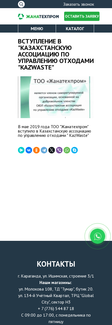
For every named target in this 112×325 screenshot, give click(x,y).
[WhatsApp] (67, 150)
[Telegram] (44, 150)
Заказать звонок (78, 4)
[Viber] (59, 150)
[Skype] (74, 150)
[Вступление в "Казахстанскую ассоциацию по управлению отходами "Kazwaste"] (56, 97)
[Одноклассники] (36, 150)
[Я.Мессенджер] (21, 150)
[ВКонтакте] (29, 150)
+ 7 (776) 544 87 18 (56, 308)
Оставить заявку (82, 16)
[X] (51, 150)
